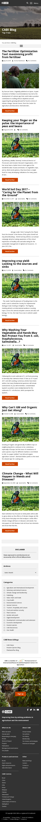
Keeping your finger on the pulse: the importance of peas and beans (19, 123)
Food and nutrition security (15, 610)
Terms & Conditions (27, 817)
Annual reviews (26, 732)
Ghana (4, 783)
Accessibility (6, 817)
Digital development (13, 618)
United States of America (9, 801)
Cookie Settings (14, 819)
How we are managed (28, 743)
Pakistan (4, 792)
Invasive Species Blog (13, 648)
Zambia (4, 806)
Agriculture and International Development (20, 588)
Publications (5, 746)
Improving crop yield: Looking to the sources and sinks (19, 263)
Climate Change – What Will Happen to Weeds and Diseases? (20, 476)
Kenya (3, 787)
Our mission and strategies (30, 741)
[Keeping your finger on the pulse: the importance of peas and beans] (20, 145)
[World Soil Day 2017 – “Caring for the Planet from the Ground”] (20, 214)
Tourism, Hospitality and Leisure (17, 608)
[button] (27, 710)
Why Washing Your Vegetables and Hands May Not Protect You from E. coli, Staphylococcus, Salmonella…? (20, 335)
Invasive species (12, 625)
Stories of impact (7, 741)
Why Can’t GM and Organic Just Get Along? (19, 408)
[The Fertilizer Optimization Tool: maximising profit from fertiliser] (20, 76)
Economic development (14, 623)
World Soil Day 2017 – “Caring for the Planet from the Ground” (20, 192)
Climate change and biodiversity (17, 593)
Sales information (7, 768)
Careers (24, 763)
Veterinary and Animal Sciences (17, 590)
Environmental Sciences (14, 603)
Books (4, 761)
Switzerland (5, 794)
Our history (25, 736)
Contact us (25, 765)
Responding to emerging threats (9, 738)
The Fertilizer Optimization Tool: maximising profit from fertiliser (20, 54)
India (3, 785)
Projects (4, 743)
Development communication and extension (21, 620)
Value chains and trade (14, 598)
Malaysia (4, 790)
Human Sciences (12, 605)
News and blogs (27, 761)
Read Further (10, 111)
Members (25, 768)
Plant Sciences (11, 613)
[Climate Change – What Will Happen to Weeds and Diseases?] (20, 498)
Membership (26, 739)
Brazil (3, 778)
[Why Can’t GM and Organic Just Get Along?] (20, 429)
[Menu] (21, 46)
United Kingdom (6, 799)
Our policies (25, 734)
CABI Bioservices (12, 628)
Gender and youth (12, 615)
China (3, 780)
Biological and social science (10, 748)
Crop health (10, 600)
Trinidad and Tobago (8, 797)
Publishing (10, 595)
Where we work (6, 732)
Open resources (6, 763)
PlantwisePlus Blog (13, 650)
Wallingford (5, 804)
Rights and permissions (8, 765)
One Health (10, 630)
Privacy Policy (16, 817)
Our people (5, 750)
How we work (6, 734)
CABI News (10, 645)
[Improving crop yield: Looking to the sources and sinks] (20, 286)
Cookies (5, 819)
